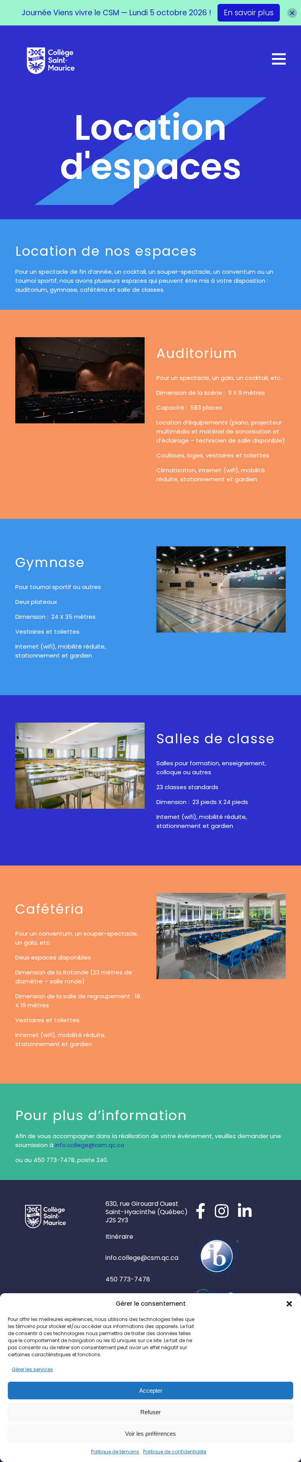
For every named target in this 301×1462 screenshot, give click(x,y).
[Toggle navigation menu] (279, 59)
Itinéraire (119, 1236)
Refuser (150, 1412)
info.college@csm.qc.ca (89, 1145)
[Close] (292, 13)
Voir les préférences (150, 1433)
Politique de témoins (115, 1451)
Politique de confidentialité (174, 1451)
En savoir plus (249, 12)
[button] (289, 1304)
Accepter (150, 1390)
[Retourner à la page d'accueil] (50, 60)
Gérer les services (32, 1369)
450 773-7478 (127, 1279)
